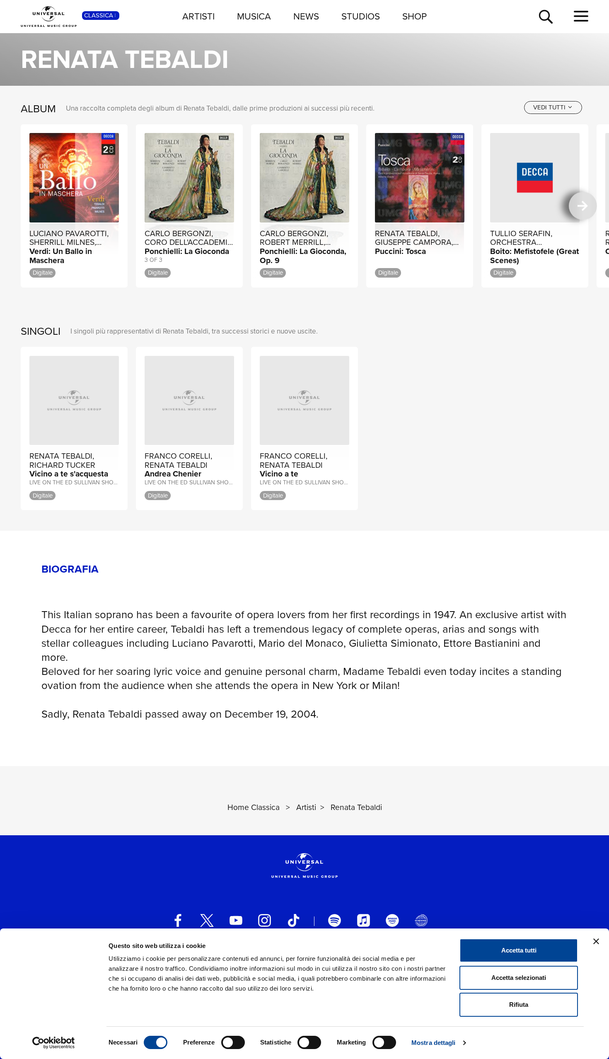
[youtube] (235, 920)
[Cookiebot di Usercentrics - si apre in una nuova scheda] (53, 1043)
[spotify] (334, 920)
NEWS (306, 16)
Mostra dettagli (433, 1042)
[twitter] (206, 920)
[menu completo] (581, 16)
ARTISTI (198, 16)
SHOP (414, 16)
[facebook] (177, 920)
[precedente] (26, 206)
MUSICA (254, 16)
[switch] (233, 1042)
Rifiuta (518, 1004)
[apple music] (363, 920)
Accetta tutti (518, 950)
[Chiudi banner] (596, 941)
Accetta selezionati (518, 977)
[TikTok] (293, 920)
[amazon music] (392, 920)
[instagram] (264, 920)
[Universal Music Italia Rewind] (421, 920)
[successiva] (583, 206)
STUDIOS (360, 16)
